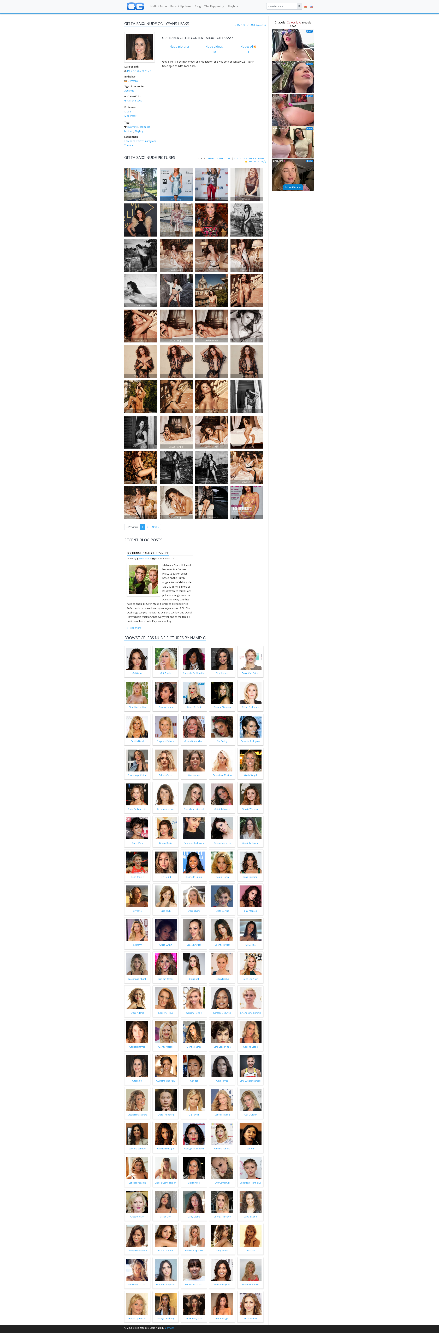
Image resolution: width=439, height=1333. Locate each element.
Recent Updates (180, 6)
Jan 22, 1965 (134, 71)
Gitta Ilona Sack (133, 100)
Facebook (129, 141)
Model (127, 111)
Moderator (130, 115)
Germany (133, 80)
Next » (155, 527)
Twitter (139, 141)
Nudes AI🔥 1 (248, 49)
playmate (132, 126)
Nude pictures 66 (179, 49)
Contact (169, 1327)
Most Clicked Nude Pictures (249, 158)
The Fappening (214, 6)
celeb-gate (144, 558)
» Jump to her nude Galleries (250, 24)
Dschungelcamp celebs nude (148, 553)
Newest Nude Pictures (220, 158)
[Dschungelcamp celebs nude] (143, 579)
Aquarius (129, 90)
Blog (198, 6)
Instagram (150, 141)
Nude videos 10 (214, 49)
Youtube (129, 145)
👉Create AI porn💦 (255, 161)
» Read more (134, 627)
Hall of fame (158, 6)
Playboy (233, 6)
